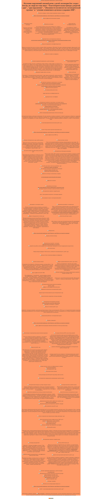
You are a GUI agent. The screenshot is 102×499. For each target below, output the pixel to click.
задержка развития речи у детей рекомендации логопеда (51, 109)
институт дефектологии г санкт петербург (51, 420)
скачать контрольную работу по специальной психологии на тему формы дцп (51, 103)
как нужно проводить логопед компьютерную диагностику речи (51, 187)
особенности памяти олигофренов (51, 167)
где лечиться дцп (51, 472)
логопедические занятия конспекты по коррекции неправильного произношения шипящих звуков (51, 40)
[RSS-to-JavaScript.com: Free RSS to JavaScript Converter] (40, 493)
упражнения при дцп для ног (70, 494)
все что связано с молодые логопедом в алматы (51, 86)
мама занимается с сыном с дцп (51, 477)
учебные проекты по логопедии (51, 106)
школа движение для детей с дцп (51, 474)
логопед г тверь (51, 285)
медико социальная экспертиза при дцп (56, 494)
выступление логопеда (51, 423)
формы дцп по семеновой (51, 402)
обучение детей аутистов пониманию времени (51, 83)
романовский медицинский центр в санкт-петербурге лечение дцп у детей (64, 211)
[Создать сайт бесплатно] (51, 498)
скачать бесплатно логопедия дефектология (51, 303)
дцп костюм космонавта (51, 367)
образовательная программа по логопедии (51, 244)
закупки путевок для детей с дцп (51, 170)
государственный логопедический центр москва (51, 177)
